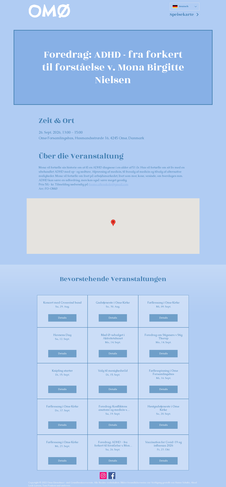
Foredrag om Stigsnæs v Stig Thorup (163, 336)
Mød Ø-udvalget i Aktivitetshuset (113, 336)
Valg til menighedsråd (113, 370)
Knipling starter (62, 370)
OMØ (49, 11)
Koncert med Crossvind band (62, 302)
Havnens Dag (62, 335)
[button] (184, 14)
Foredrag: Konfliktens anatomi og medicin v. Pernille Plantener (113, 408)
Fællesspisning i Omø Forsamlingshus (163, 372)
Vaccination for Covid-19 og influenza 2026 (163, 443)
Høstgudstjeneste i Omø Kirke (163, 408)
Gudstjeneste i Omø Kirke (113, 302)
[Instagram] (103, 475)
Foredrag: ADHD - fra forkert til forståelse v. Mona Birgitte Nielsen (112, 443)
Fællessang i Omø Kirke (163, 302)
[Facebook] (111, 475)
